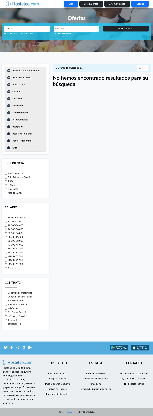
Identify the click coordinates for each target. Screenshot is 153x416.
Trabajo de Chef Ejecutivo (57, 384)
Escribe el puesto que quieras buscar (18, 33)
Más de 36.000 (15, 237)
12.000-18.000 (15, 221)
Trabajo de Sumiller (57, 379)
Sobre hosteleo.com (95, 374)
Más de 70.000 (15, 256)
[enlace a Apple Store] (140, 350)
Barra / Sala (18, 84)
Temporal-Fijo (14, 324)
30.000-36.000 (15, 233)
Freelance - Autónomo (18, 304)
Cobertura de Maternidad (20, 293)
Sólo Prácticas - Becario (19, 177)
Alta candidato (117, 4)
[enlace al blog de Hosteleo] (29, 348)
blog (71, 4)
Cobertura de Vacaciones (20, 297)
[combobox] (55, 29)
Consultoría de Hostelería (95, 379)
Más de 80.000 (15, 260)
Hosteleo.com (70, 412)
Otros (15, 148)
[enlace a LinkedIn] (23, 348)
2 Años (11, 185)
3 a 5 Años (13, 189)
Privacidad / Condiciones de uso (95, 389)
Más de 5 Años (15, 193)
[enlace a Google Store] (119, 350)
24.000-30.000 (15, 229)
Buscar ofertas (126, 28)
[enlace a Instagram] (17, 348)
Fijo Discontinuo (16, 301)
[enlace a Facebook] (11, 348)
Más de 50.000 (15, 249)
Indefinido (13, 308)
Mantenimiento (20, 113)
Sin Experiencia (15, 173)
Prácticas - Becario (17, 316)
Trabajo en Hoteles (57, 389)
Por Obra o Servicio (17, 312)
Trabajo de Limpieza (57, 374)
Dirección (17, 98)
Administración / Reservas (26, 70)
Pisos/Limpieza (20, 120)
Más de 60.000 (15, 253)
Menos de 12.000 (17, 218)
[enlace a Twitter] (5, 348)
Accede (140, 4)
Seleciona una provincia (63, 33)
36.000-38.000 (15, 241)
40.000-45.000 (15, 245)
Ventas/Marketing (21, 141)
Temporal (12, 320)
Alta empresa (91, 4)
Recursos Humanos (22, 134)
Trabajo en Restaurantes (57, 394)
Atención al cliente (22, 77)
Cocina (16, 91)
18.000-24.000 (15, 225)
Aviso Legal (95, 384)
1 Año (11, 181)
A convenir (13, 268)
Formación (17, 105)
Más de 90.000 (15, 264)
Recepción (17, 127)
